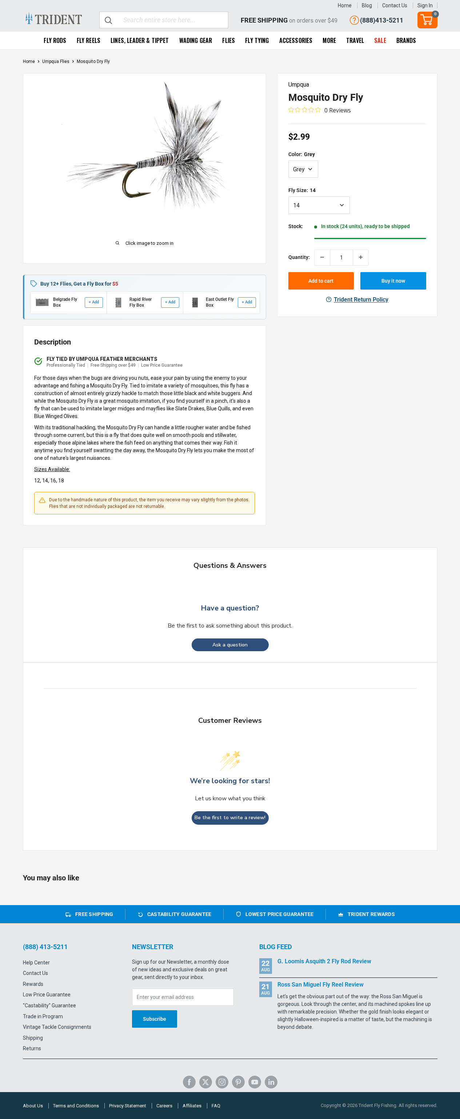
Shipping (33, 1038)
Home (345, 5)
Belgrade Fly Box (65, 302)
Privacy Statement (127, 1105)
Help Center (36, 962)
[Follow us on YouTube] (254, 1082)
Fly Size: (302, 190)
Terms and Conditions (76, 1105)
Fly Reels (88, 40)
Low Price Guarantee (47, 994)
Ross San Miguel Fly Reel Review (320, 984)
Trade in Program (43, 1016)
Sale (380, 40)
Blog (367, 5)
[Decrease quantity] (322, 257)
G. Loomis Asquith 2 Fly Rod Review (324, 961)
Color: (301, 154)
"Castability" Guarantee (49, 1005)
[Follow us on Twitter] (205, 1082)
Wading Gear (195, 40)
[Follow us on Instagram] (222, 1082)
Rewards (33, 984)
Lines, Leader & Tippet (140, 40)
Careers (164, 1105)
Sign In (425, 5)
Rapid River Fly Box (140, 302)
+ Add (94, 302)
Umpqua (298, 84)
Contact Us (394, 5)
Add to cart (320, 280)
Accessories (296, 40)
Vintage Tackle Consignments (57, 1027)
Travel (355, 40)
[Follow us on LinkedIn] (271, 1082)
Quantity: (299, 257)
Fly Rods (55, 40)
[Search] (109, 20)
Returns (32, 1048)
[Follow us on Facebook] (189, 1082)
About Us (33, 1105)
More (329, 40)
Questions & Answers (230, 565)
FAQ (216, 1105)
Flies (228, 40)
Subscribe (154, 1019)
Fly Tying (257, 40)
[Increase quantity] (360, 257)
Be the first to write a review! (230, 817)
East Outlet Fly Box (220, 302)
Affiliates (192, 1105)
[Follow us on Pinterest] (238, 1082)
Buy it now (393, 280)
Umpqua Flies (55, 61)
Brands (406, 40)
